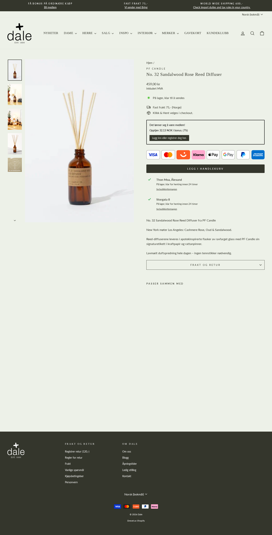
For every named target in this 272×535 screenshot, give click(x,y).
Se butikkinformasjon (166, 189)
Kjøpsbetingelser (74, 476)
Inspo (124, 33)
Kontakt (126, 476)
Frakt (68, 463)
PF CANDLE (156, 68)
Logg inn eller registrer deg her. (169, 137)
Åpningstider (129, 463)
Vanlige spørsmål (74, 470)
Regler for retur (73, 457)
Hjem (149, 62)
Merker (169, 33)
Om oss (126, 451)
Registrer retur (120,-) (77, 451)
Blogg (125, 457)
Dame (69, 33)
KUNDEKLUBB (218, 33)
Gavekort (192, 33)
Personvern (71, 482)
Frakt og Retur (205, 264)
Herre (88, 33)
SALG (106, 33)
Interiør (146, 33)
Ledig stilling (129, 470)
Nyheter (50, 33)
